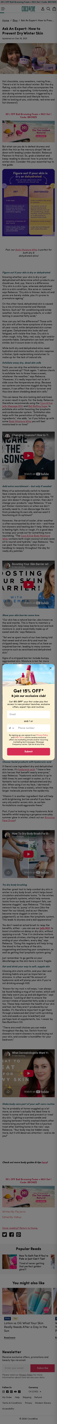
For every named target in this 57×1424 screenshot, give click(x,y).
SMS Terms (20, 738)
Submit (28, 752)
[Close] (50, 668)
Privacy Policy (42, 735)
